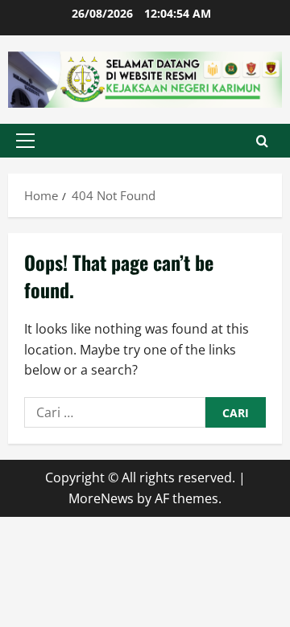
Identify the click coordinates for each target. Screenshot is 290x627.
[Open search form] (262, 141)
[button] (25, 141)
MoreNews (101, 498)
